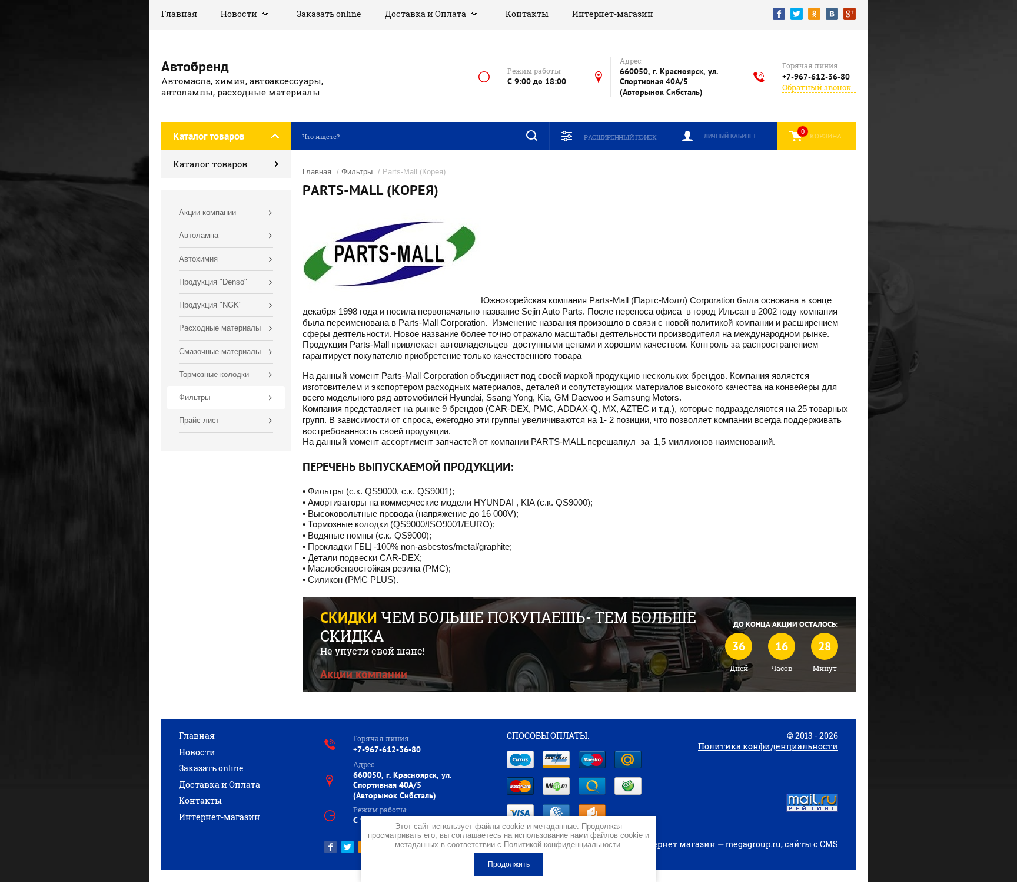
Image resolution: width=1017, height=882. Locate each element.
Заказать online (329, 13)
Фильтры (357, 171)
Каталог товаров (210, 164)
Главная (179, 13)
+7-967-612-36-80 (816, 76)
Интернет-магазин (612, 13)
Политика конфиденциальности (768, 746)
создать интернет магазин (658, 844)
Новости (239, 13)
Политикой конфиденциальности (562, 844)
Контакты (527, 13)
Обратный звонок (816, 87)
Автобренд (195, 66)
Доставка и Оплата (425, 13)
